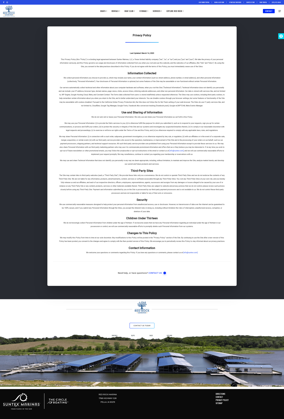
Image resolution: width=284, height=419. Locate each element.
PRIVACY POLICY (222, 400)
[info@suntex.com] (176, 151)
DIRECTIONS (220, 394)
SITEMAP (219, 403)
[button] (281, 36)
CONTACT (219, 397)
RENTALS (114, 335)
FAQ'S (151, 335)
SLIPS (133, 335)
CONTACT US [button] (155, 273)
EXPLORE (169, 335)
